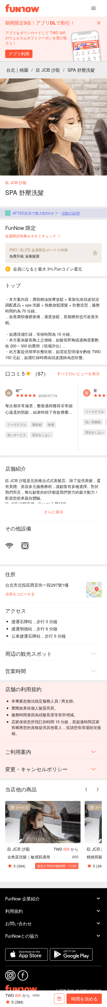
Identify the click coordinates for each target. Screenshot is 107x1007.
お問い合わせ (18, 923)
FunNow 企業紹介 (22, 898)
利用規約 (14, 911)
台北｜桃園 (17, 70)
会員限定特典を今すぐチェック (30, 235)
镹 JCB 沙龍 (48, 70)
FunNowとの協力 (21, 935)
